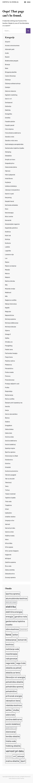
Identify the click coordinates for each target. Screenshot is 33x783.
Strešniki (8, 467)
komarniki (22, 640)
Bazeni (7, 57)
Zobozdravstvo (10, 574)
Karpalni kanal (9, 201)
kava (8, 634)
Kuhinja (7, 239)
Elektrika (7, 110)
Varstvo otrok (9, 532)
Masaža (7, 270)
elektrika (11, 606)
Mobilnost (8, 292)
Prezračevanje (9, 380)
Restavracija (9, 395)
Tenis (6, 486)
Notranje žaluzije (10, 327)
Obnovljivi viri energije (15, 677)
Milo (6, 285)
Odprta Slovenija (11, 2)
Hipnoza (7, 171)
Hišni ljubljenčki (10, 175)
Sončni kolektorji (10, 444)
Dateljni (7, 87)
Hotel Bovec (9, 178)
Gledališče (8, 156)
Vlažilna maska (9, 536)
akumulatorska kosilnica (16, 598)
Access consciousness (12, 45)
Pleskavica (8, 365)
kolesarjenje (11, 640)
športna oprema (13, 594)
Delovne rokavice (10, 91)
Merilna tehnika (10, 281)
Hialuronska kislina (11, 167)
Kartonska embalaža (11, 205)
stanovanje (11, 732)
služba (16, 710)
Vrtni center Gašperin (12, 551)
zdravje (20, 756)
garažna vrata (21, 617)
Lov (6, 258)
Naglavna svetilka (10, 300)
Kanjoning (8, 197)
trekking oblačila (13, 746)
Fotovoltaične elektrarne (13, 133)
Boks (6, 68)
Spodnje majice (10, 448)
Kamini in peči (9, 194)
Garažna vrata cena (11, 140)
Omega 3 (8, 334)
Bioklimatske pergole (11, 61)
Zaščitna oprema (10, 562)
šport (23, 761)
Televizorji (8, 482)
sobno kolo (10, 715)
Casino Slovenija (10, 76)
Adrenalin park (9, 49)
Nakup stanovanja (11, 304)
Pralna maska (9, 372)
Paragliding (8, 346)
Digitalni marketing (11, 95)
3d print (7, 42)
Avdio (7, 53)
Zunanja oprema (10, 577)
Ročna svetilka (9, 399)
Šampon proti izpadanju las (13, 403)
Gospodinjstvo (9, 163)
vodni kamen (9, 756)
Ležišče (7, 247)
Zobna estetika (10, 570)
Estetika (7, 118)
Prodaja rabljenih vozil (12, 384)
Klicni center (9, 216)
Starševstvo (9, 460)
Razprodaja (8, 391)
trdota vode (11, 741)
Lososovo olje (9, 254)
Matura (7, 273)
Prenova (7, 376)
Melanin (7, 277)
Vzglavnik (8, 555)
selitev (9, 710)
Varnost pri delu (10, 528)
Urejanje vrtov (9, 520)
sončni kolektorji (13, 724)
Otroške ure (8, 342)
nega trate (20, 663)
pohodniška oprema (14, 687)
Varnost (7, 524)
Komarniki (8, 220)
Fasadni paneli (9, 125)
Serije (7, 410)
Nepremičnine (9, 315)
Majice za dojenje (10, 266)
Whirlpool (8, 558)
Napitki (7, 308)
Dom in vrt (8, 99)
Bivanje (7, 64)
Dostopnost (8, 102)
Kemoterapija (9, 213)
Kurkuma (8, 243)
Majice (7, 262)
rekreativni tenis (13, 701)
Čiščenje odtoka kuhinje (12, 83)
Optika (7, 338)
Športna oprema (10, 452)
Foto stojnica (9, 129)
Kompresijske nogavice (12, 224)
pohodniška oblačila (14, 682)
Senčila (7, 406)
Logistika (8, 251)
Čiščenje (8, 80)
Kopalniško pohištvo (11, 228)
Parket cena (9, 349)
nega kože (10, 663)
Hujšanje (8, 182)
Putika (7, 387)
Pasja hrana (9, 357)
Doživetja (8, 106)
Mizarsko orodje (10, 289)
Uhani (7, 509)
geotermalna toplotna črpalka (15, 623)
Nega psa (8, 311)
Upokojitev (8, 513)
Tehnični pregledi (10, 475)
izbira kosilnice (12, 629)
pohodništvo (11, 691)
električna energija (14, 612)
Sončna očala (9, 437)
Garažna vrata (9, 137)
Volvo (6, 539)
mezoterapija (11, 654)
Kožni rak (8, 235)
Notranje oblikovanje (11, 323)
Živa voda (8, 566)
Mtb (6, 296)
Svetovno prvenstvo (11, 471)
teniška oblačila (13, 736)
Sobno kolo (8, 433)
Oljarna (7, 330)
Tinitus (7, 490)
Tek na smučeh (10, 479)
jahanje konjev (23, 629)
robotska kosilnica (14, 705)
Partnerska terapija (11, 353)
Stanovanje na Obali (11, 456)
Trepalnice (8, 505)
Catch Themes (20, 778)
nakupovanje (11, 659)
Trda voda (8, 501)
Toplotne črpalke (10, 498)
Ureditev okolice (10, 517)
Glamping (8, 152)
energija (9, 617)
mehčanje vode (12, 649)
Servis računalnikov (11, 414)
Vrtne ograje (9, 547)
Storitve (7, 463)
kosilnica (9, 644)
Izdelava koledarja (11, 186)
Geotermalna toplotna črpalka (14, 148)
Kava (6, 209)
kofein (15, 635)
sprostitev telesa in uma (11, 728)
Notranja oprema (10, 319)
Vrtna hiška (8, 543)
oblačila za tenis (13, 673)
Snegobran (8, 425)
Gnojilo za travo (10, 159)
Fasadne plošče (10, 121)
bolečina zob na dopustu (11, 602)
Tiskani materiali (10, 494)
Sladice (7, 422)
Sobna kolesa (9, 429)
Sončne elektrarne (11, 441)
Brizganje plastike (10, 72)
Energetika (8, 114)
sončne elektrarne (14, 719)
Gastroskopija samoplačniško (14, 144)
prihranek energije (14, 696)
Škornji (7, 418)
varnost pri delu (15, 751)
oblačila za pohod (13, 668)
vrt (14, 756)
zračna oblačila (12, 761)
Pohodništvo (9, 368)
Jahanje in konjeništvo (12, 190)
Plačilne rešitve (10, 361)
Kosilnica (8, 232)
